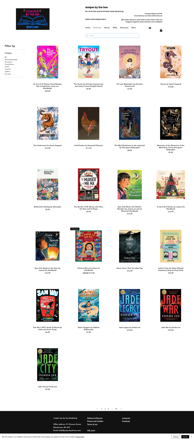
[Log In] (149, 28)
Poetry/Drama (9, 64)
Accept (185, 437)
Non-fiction (8, 62)
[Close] (191, 436)
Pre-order (8, 74)
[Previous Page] (97, 409)
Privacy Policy (79, 437)
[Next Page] (121, 409)
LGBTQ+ (7, 71)
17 (116, 409)
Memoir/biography (11, 59)
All (6, 57)
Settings (175, 437)
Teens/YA (8, 69)
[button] (161, 30)
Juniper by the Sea (96, 7)
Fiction (7, 67)
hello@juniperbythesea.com (70, 430)
